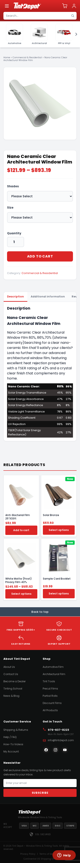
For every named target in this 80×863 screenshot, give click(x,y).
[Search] (73, 16)
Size (10, 208)
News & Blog (11, 696)
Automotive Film (53, 667)
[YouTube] (64, 749)
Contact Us (10, 674)
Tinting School (12, 688)
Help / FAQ (9, 737)
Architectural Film (54, 674)
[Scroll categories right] (75, 34)
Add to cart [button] (21, 530)
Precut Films (50, 688)
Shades (13, 186)
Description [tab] (15, 296)
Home (6, 57)
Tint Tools (49, 681)
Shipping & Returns (15, 730)
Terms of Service (48, 854)
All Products (50, 710)
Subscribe (40, 793)
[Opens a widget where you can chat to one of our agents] (64, 855)
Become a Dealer (14, 681)
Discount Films (52, 703)
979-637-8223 (58, 730)
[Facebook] (46, 749)
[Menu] (6, 6)
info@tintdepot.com (61, 740)
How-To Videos (13, 744)
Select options (59, 530)
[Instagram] (55, 749)
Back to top (40, 612)
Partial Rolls (50, 696)
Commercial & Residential (27, 57)
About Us (9, 667)
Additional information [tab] (48, 296)
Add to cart (40, 256)
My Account (11, 751)
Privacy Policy (27, 854)
